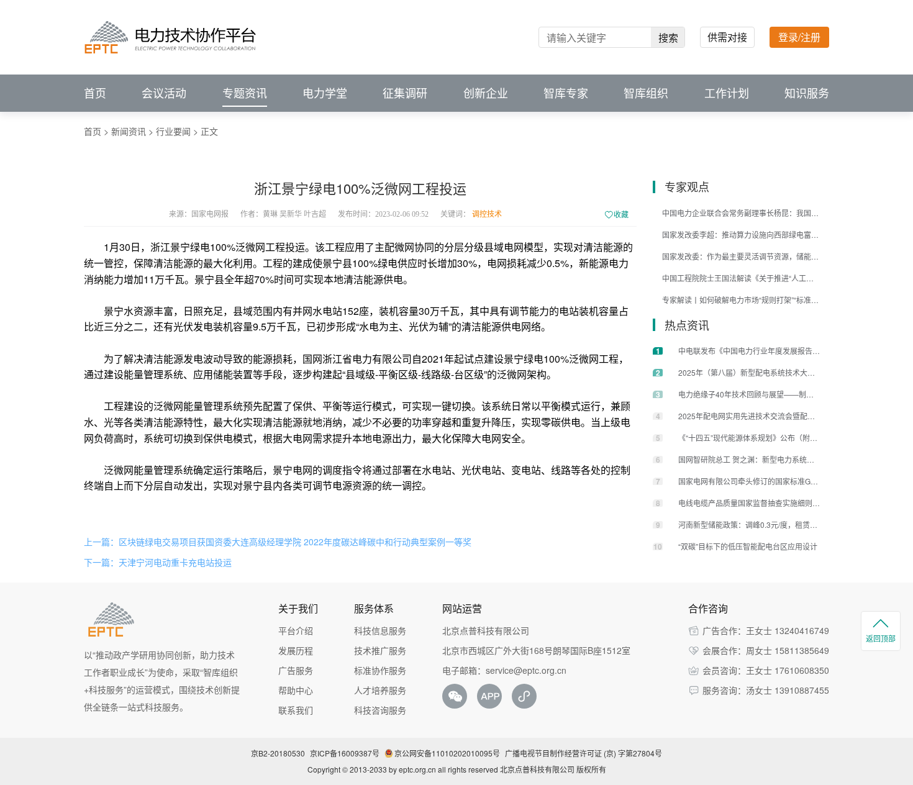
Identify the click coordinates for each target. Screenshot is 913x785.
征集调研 (405, 93)
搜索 (668, 37)
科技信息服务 (380, 630)
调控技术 (487, 214)
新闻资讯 (128, 131)
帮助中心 (295, 690)
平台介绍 (295, 630)
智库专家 (565, 93)
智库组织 (646, 93)
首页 (95, 93)
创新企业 (485, 93)
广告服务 (295, 670)
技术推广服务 (380, 650)
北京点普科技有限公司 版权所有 (553, 769)
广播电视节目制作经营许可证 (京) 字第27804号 (583, 753)
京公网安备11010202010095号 (447, 753)
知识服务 (806, 93)
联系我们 (295, 710)
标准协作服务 (380, 670)
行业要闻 (173, 131)
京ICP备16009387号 (344, 753)
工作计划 (726, 93)
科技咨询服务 (380, 710)
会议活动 (164, 93)
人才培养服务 (380, 690)
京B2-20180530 (278, 753)
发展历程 (295, 650)
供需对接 (727, 37)
